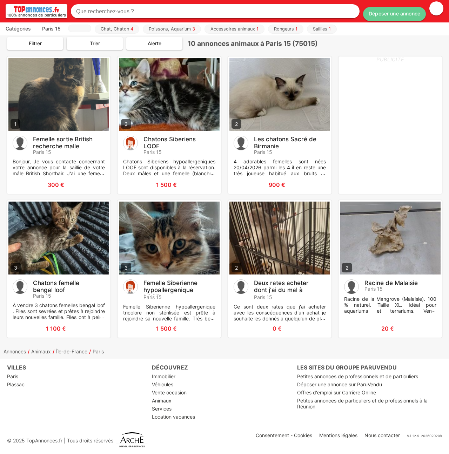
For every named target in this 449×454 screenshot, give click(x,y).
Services (162, 409)
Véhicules (162, 384)
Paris (98, 351)
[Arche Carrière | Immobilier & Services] (132, 440)
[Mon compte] (436, 8)
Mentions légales (338, 435)
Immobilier (163, 376)
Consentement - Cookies (284, 435)
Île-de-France (71, 351)
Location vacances (173, 417)
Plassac (16, 384)
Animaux (41, 351)
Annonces (15, 351)
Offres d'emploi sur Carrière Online (336, 392)
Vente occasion (169, 392)
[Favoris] (21, 184)
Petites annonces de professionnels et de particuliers (357, 376)
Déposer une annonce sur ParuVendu (339, 384)
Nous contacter (382, 435)
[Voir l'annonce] (93, 184)
